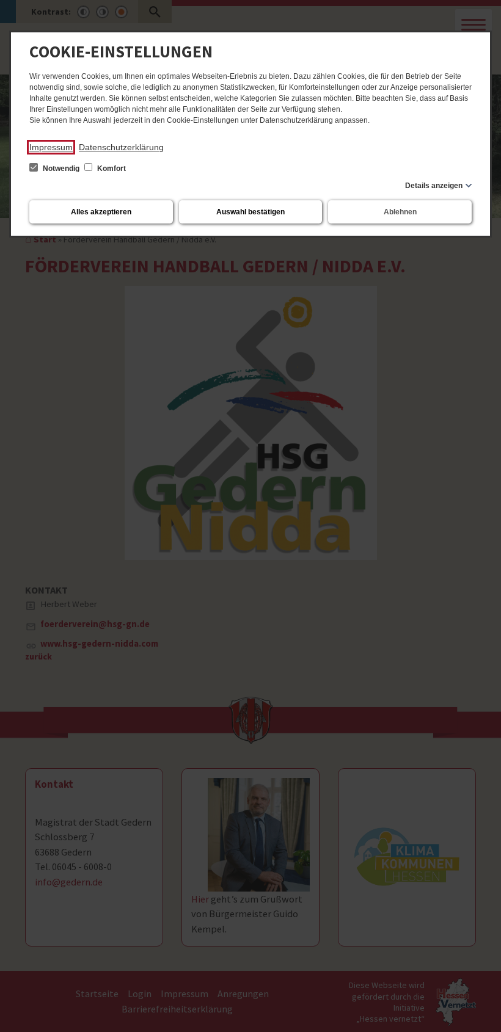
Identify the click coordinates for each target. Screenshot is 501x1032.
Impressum (51, 147)
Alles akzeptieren (101, 212)
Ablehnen (400, 212)
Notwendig (61, 168)
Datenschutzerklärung (121, 147)
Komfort (110, 168)
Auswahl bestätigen (250, 212)
